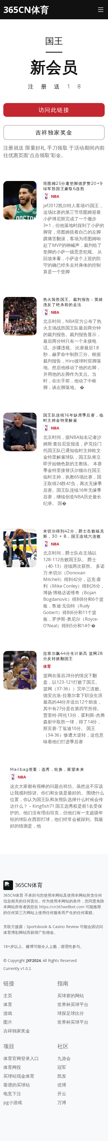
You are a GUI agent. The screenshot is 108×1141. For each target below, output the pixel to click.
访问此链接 (54, 109)
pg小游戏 (12, 1102)
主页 (7, 996)
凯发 (61, 1076)
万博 (61, 1102)
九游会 (64, 1058)
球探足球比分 (70, 1013)
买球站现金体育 (18, 1076)
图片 (7, 1022)
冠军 (61, 1067)
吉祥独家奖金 (54, 132)
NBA (55, 196)
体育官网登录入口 (21, 1058)
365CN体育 (26, 9)
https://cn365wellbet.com (61, 906)
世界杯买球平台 (72, 1004)
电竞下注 (12, 1094)
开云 (61, 1094)
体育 (47, 666)
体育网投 (12, 1067)
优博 (61, 1085)
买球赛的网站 (70, 996)
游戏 (7, 1013)
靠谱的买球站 (16, 1085)
